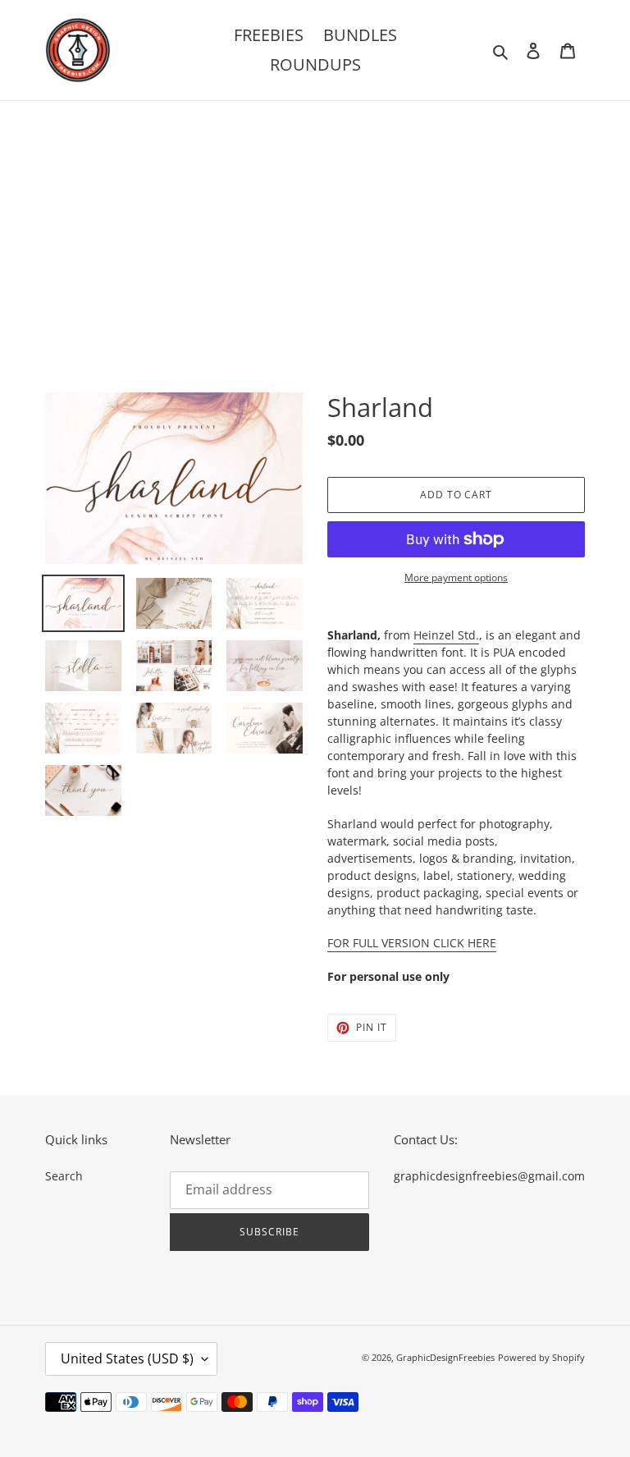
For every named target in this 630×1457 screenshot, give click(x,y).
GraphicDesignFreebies (445, 1357)
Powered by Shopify (541, 1357)
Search (64, 1176)
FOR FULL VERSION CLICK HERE (411, 943)
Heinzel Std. (446, 635)
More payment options (456, 577)
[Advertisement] (315, 224)
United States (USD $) (127, 1358)
